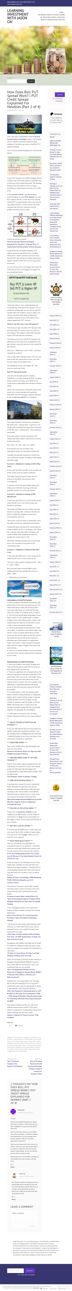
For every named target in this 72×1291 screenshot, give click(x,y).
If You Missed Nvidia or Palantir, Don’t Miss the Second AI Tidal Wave (56, 689)
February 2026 (55, 343)
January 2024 (54, 471)
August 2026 (54, 316)
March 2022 (54, 585)
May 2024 (53, 453)
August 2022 (54, 562)
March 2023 (54, 523)
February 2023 (55, 528)
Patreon (26, 734)
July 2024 (53, 443)
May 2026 (53, 329)
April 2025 (53, 396)
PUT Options (29, 197)
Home (61, 12)
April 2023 (53, 519)
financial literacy (33, 1037)
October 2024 (54, 427)
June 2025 (53, 386)
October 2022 (54, 551)
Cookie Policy (36, 1288)
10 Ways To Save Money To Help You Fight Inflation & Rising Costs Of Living (56, 154)
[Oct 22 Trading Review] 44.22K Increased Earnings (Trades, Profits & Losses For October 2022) (35, 1066)
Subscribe (60, 95)
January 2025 (54, 409)
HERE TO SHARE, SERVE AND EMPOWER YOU (55, 143)
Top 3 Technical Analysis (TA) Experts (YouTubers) (14, 1062)
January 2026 (54, 348)
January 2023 (54, 532)
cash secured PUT (20, 397)
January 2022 (54, 594)
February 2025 (55, 405)
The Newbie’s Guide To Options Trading (51, 15)
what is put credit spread (19, 1051)
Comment (32, 1226)
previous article (17, 194)
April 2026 (53, 334)
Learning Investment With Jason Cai (17, 16)
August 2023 (54, 500)
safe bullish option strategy (21, 1043)
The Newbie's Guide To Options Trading (56, 177)
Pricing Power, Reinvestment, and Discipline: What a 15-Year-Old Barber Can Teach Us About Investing (56, 765)
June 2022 (53, 571)
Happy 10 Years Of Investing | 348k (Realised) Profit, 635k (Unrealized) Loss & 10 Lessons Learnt (24, 880)
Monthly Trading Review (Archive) (53, 20)
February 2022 (55, 589)
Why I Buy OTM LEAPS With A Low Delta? (55, 206)
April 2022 (53, 580)
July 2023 (53, 505)
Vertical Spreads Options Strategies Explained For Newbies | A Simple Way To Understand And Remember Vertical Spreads (24, 244)
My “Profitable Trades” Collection (52, 17)
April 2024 (53, 457)
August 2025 (54, 377)
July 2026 (53, 320)
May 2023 (53, 514)
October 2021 (54, 612)
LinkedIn (28, 812)
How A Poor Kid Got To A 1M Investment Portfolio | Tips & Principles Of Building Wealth (22, 917)
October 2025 (54, 366)
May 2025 (53, 391)
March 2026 (54, 338)
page (25, 835)
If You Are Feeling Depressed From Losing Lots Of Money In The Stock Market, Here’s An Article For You (24, 856)
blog (20, 817)
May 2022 (53, 576)
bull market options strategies (20, 1037)
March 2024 (54, 462)
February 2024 (55, 466)
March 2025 (54, 400)
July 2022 (53, 567)
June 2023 (53, 510)
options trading (27, 1041)
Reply (12, 1167)
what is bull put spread (20, 1049)
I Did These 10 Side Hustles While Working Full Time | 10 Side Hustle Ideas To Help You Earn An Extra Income (24, 936)
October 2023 (54, 489)
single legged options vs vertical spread (25, 1045)
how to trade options (27, 1039)
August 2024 (54, 439)
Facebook (21, 812)
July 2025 (53, 382)
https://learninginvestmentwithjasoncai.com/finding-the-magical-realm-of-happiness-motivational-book (24, 801)
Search (9, 78)
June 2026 (53, 325)
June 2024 (53, 448)
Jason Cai (21, 110)
